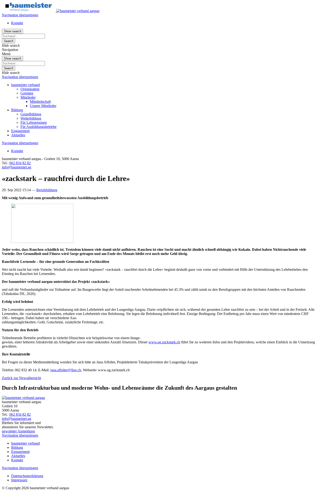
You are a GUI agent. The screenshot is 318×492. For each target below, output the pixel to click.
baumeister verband (25, 85)
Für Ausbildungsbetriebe (38, 127)
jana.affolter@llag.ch (65, 370)
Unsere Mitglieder (43, 106)
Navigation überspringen (20, 15)
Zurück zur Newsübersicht (21, 378)
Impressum (19, 480)
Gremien (26, 93)
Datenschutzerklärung (27, 476)
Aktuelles (18, 135)
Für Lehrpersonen (33, 122)
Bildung (17, 110)
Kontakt (17, 23)
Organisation (29, 89)
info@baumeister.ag (16, 167)
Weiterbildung (30, 118)
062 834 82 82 (20, 163)
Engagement (20, 131)
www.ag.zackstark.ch (164, 342)
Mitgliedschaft (40, 102)
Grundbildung (30, 114)
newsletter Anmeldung (18, 431)
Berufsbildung (46, 190)
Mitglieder (28, 97)
